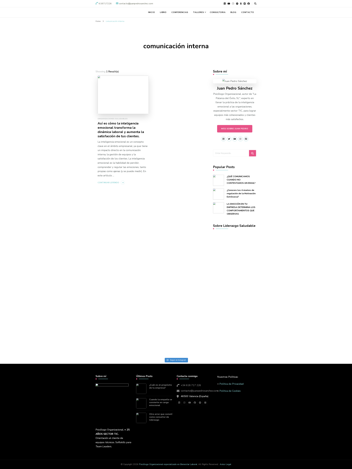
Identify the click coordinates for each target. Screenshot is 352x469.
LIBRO (163, 12)
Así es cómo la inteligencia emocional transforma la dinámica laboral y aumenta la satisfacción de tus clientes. (121, 129)
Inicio (151, 12)
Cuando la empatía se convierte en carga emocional (160, 402)
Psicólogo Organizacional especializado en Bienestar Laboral (168, 464)
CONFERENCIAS (179, 12)
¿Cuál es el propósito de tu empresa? (160, 386)
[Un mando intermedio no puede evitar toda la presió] (220, 256)
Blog (233, 12)
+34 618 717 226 (191, 385)
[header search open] (255, 4)
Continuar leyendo (108, 182)
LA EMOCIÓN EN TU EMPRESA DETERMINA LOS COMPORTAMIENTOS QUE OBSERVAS (241, 208)
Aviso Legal (225, 464)
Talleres (198, 12)
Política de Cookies (230, 391)
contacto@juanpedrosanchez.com (199, 390)
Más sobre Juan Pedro (234, 128)
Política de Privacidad (231, 384)
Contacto (247, 12)
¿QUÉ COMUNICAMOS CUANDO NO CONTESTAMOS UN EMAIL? (241, 180)
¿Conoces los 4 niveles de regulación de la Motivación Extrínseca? (241, 193)
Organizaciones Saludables (113, 119)
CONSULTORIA (218, 12)
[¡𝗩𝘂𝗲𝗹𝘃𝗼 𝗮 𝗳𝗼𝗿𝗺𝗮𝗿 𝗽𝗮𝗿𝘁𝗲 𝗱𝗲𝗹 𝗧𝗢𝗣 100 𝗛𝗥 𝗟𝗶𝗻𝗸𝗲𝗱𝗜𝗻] (131, 273)
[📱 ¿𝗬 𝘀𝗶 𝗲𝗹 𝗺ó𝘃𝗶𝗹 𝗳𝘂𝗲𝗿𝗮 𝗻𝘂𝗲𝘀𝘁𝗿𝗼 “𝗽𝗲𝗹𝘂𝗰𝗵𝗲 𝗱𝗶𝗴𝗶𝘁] (43, 300)
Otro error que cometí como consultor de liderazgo (160, 417)
